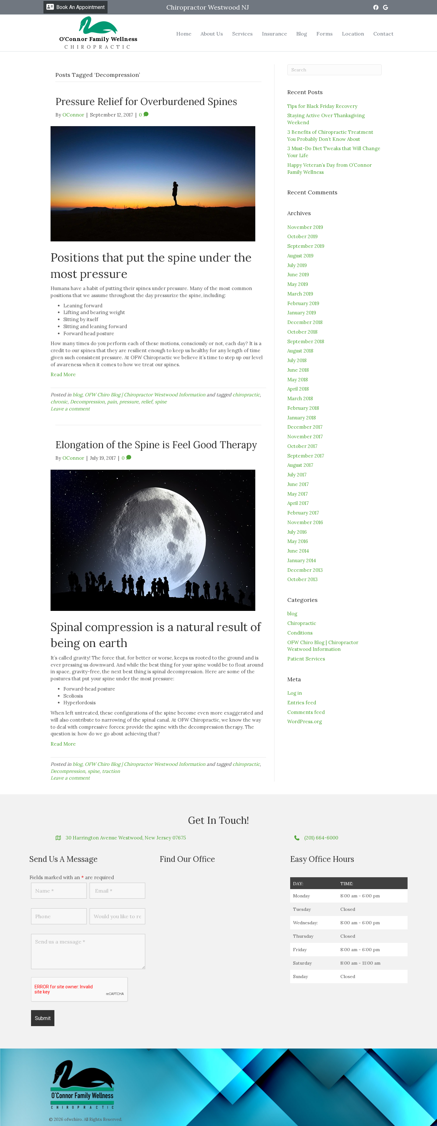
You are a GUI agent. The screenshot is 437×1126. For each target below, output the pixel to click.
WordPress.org (304, 721)
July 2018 (296, 360)
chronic (59, 402)
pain (112, 402)
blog (77, 395)
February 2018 (303, 408)
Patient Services (306, 659)
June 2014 (298, 551)
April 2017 (298, 503)
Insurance (274, 33)
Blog (301, 33)
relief (146, 402)
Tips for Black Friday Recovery (322, 106)
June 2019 (298, 274)
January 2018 (301, 418)
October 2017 (302, 446)
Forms (324, 33)
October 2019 (302, 236)
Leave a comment (70, 409)
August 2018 (300, 351)
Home (183, 33)
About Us (212, 33)
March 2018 (300, 398)
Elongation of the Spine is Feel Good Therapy (156, 445)
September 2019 (305, 246)
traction (111, 771)
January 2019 (301, 313)
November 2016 (305, 522)
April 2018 (298, 389)
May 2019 (297, 284)
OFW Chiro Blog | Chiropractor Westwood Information (145, 395)
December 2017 (304, 427)
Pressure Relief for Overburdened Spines (146, 101)
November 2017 (305, 436)
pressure (129, 402)
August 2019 (300, 256)
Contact (383, 33)
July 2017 (296, 475)
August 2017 (300, 465)
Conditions (300, 633)
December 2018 (304, 322)
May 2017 (297, 494)
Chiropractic (301, 623)
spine (161, 402)
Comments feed (306, 712)
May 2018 (297, 380)
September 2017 (305, 456)
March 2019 (300, 294)
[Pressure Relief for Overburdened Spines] (153, 183)
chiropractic (246, 395)
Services (242, 33)
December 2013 (305, 570)
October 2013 (302, 579)
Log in (294, 693)
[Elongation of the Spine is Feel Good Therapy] (153, 540)
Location (353, 33)
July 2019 (297, 265)
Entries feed (301, 703)
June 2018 (298, 370)
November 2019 (305, 227)
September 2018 (305, 341)
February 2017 (303, 513)
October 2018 (302, 332)
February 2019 (303, 303)
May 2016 (297, 541)
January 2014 (301, 560)
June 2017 (298, 484)
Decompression (87, 402)
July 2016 (297, 532)
